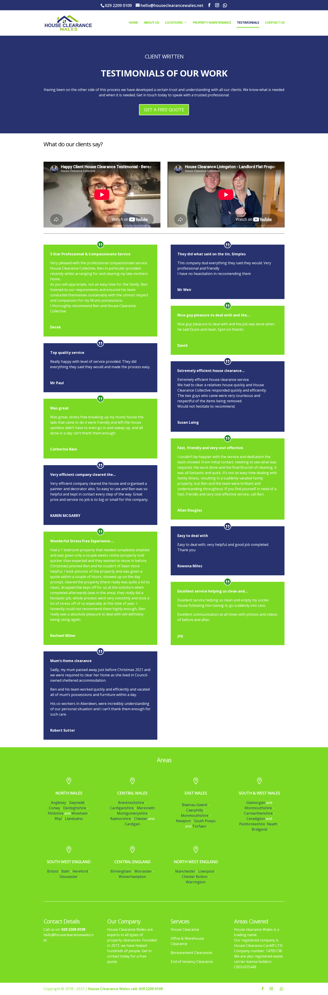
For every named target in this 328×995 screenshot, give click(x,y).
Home (133, 23)
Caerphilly (194, 810)
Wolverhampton (132, 876)
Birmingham (120, 871)
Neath (272, 824)
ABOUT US (151, 23)
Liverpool (206, 871)
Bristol (52, 871)
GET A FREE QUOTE (164, 110)
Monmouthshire (194, 815)
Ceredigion (256, 818)
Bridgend (259, 829)
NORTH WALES (68, 793)
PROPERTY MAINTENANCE (212, 23)
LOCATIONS (174, 23)
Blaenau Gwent (194, 804)
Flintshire (55, 813)
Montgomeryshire (132, 813)
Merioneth (146, 807)
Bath (65, 871)
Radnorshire (120, 818)
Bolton (201, 876)
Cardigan (132, 824)
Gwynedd (76, 802)
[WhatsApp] (225, 5)
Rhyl (58, 818)
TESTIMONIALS (248, 23)
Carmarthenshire (258, 813)
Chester (140, 818)
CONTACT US (274, 23)
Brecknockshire (131, 802)
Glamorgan (255, 802)
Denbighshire (74, 807)
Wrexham (79, 813)
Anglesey (58, 802)
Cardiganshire (122, 807)
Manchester (185, 871)
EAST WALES (196, 793)
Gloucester (69, 876)
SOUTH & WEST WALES (259, 793)
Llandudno (74, 818)
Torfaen (199, 826)
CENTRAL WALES (132, 793)
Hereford (80, 871)
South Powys (205, 820)
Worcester (143, 871)
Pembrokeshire (252, 824)
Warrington (196, 881)
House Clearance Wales (109, 988)
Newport (183, 820)
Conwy (54, 807)
